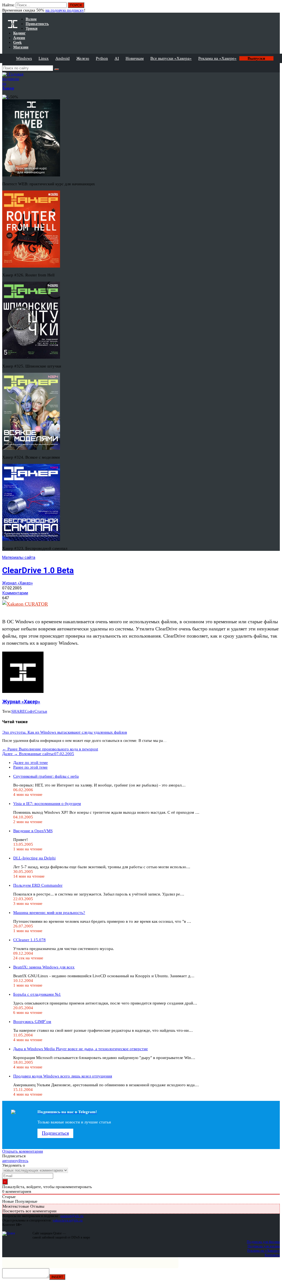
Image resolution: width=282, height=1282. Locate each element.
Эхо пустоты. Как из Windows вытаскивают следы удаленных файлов (64, 732)
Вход (276, 8)
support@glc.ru (71, 1216)
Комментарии (15, 592)
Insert (57, 1277)
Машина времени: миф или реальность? (49, 912)
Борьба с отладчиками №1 (37, 994)
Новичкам (135, 58)
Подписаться (55, 1133)
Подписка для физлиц (263, 1242)
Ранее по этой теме (30, 767)
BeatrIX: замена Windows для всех (44, 967)
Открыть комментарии (22, 1151)
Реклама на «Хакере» (217, 58)
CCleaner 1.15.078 (29, 940)
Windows (24, 58)
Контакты (272, 1255)
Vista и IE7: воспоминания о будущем (47, 803)
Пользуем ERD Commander (38, 885)
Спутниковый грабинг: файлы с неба (46, 776)
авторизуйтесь (15, 1160)
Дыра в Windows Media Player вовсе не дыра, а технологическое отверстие (80, 1049)
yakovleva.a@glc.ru (68, 1220)
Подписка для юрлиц (264, 1246)
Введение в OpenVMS (33, 831)
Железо (82, 58)
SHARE (18, 711)
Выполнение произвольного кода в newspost (50, 749)
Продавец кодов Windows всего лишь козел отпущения (62, 1076)
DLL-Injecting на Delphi (34, 858)
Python (102, 58)
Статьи (40, 711)
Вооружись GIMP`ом (32, 1021)
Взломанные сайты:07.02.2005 (38, 754)
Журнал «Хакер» (17, 583)
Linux (44, 58)
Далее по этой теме (30, 762)
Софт (29, 711)
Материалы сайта (18, 557)
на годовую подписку (64, 10)
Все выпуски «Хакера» (171, 58)
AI (117, 58)
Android (62, 58)
